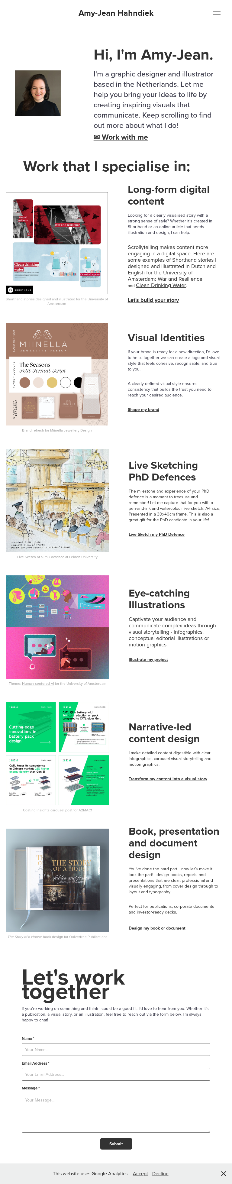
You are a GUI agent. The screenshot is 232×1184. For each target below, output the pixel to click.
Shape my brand (143, 409)
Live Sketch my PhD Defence (157, 534)
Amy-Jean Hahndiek (116, 13)
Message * (31, 1088)
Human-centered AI (38, 683)
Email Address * (36, 1063)
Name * (28, 1039)
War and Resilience (180, 279)
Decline (160, 1173)
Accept (140, 1173)
